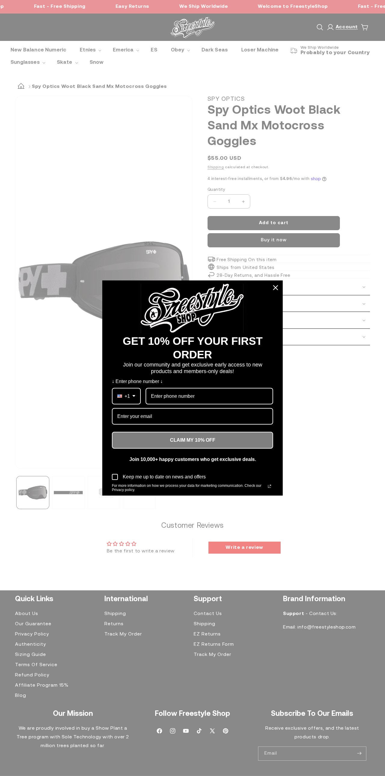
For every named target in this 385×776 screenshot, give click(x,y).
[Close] (275, 287)
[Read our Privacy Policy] (269, 486)
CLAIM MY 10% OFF (192, 440)
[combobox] (126, 396)
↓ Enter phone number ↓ (137, 381)
